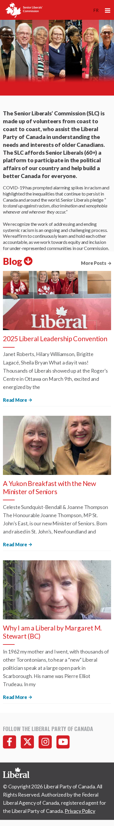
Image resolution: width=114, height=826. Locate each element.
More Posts (93, 263)
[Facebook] (9, 741)
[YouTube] (63, 741)
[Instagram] (45, 741)
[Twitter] (27, 741)
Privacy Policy (80, 811)
